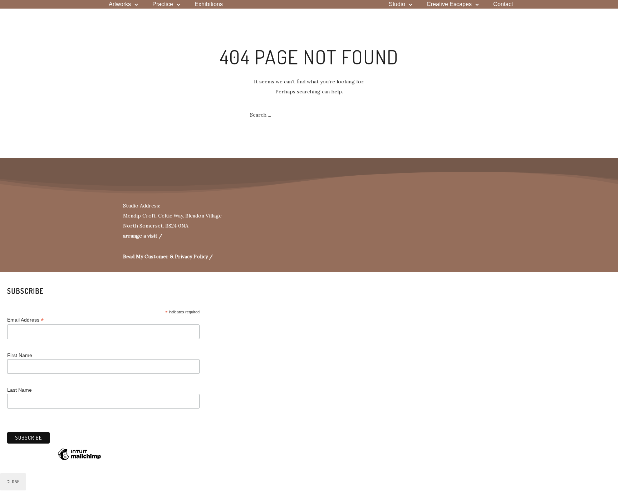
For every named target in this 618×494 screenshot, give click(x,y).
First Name (19, 355)
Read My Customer (145, 256)
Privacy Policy (192, 256)
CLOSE (13, 481)
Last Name (19, 390)
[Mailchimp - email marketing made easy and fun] (79, 460)
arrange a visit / (142, 236)
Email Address (25, 320)
